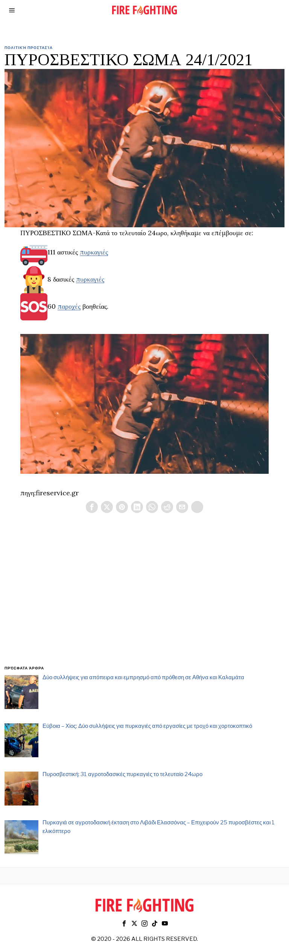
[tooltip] (92, 507)
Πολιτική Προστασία (29, 47)
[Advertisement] (145, 598)
